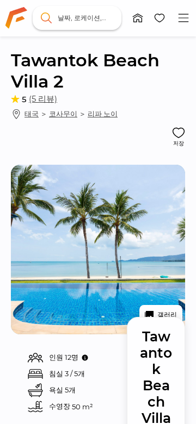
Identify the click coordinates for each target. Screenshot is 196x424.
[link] (16, 18)
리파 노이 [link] (103, 113)
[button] (138, 18)
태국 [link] (31, 113)
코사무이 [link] (63, 113)
